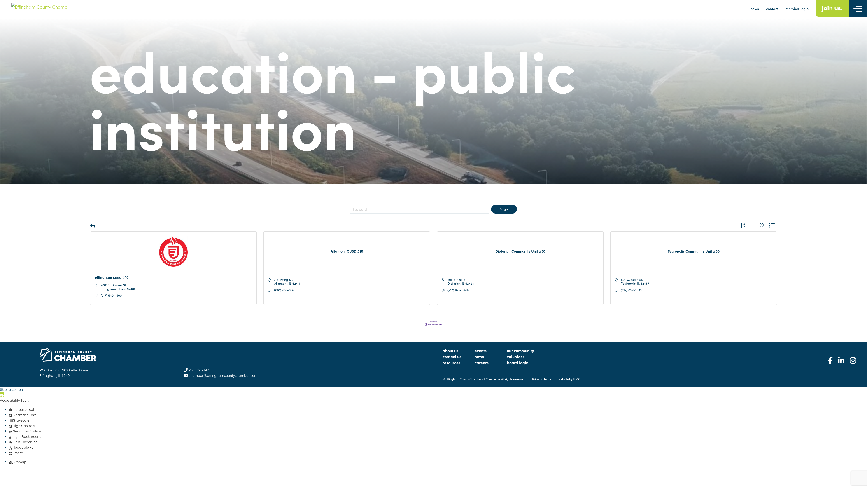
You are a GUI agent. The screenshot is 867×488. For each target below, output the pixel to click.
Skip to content (12, 389)
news (754, 8)
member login (797, 8)
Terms (548, 379)
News (479, 356)
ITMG (576, 379)
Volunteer (515, 356)
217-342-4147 (198, 369)
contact (772, 8)
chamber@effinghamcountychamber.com (222, 375)
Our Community (520, 350)
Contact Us (452, 356)
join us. (832, 7)
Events (481, 350)
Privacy (537, 379)
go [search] (506, 208)
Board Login (517, 362)
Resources (451, 362)
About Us (450, 350)
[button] (92, 225)
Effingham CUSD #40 (111, 277)
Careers (482, 362)
